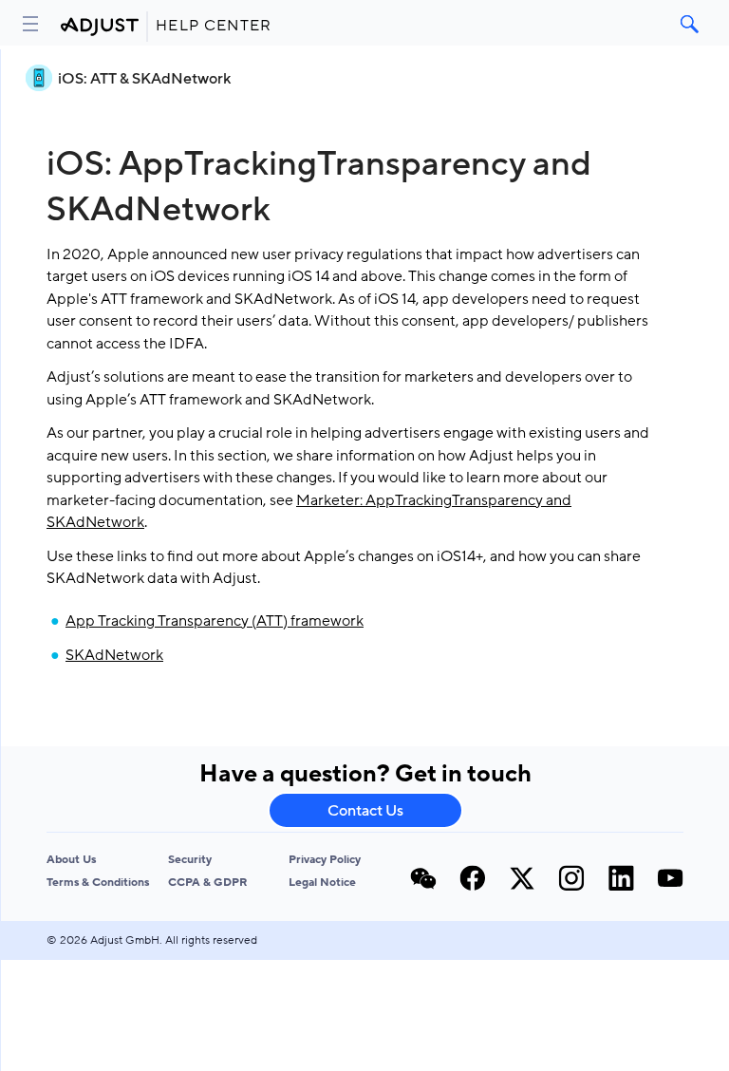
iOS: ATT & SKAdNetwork (144, 78)
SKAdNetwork (114, 655)
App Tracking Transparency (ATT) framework (214, 621)
